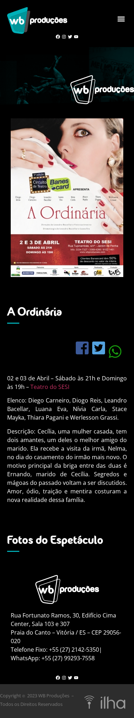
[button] (121, 19)
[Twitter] (70, 37)
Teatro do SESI (49, 387)
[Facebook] (58, 37)
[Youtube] (76, 37)
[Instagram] (64, 37)
